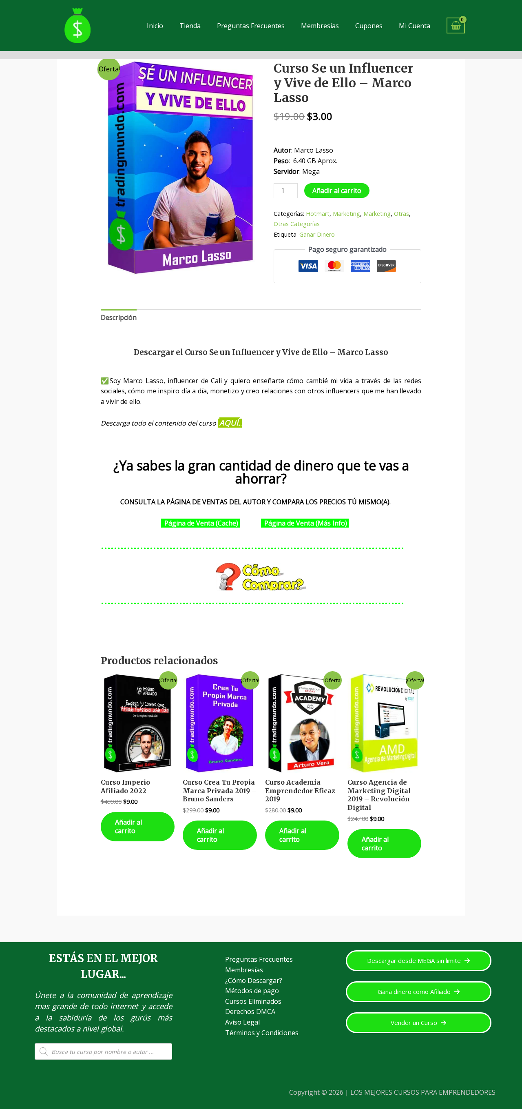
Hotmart (318, 213)
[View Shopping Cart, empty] (456, 25)
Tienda (190, 25)
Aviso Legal (242, 1022)
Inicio (155, 25)
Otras (401, 213)
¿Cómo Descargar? (253, 980)
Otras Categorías (297, 224)
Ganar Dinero (317, 234)
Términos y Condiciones (262, 1032)
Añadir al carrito (336, 190)
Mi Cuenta (414, 25)
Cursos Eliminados (253, 1001)
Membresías (320, 25)
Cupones (369, 25)
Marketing (346, 213)
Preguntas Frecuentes (251, 25)
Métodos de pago (252, 990)
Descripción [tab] (119, 317)
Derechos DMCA (250, 1011)
